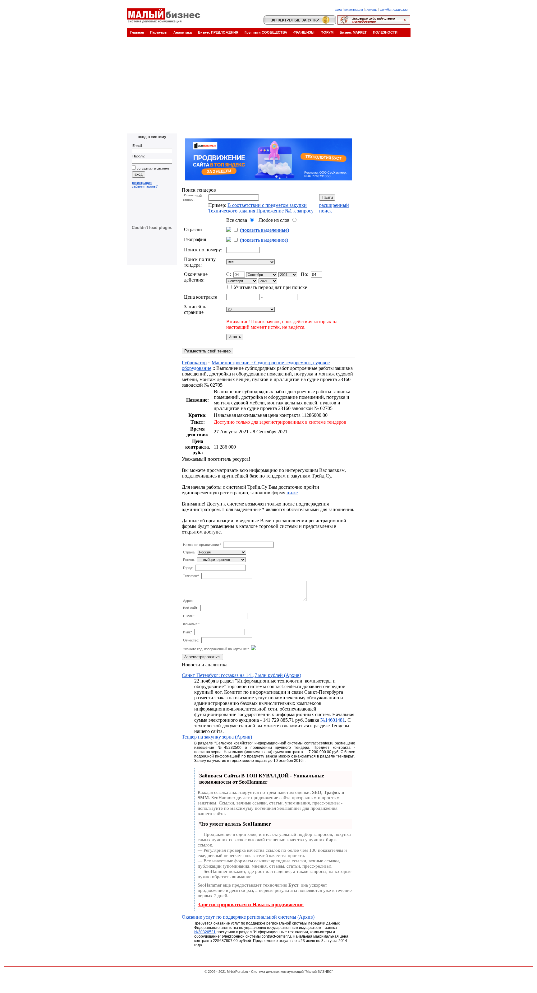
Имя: (187, 632)
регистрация (353, 9)
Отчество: (191, 640)
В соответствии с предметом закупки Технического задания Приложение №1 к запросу (261, 208)
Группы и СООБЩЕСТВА (266, 32)
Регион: (189, 560)
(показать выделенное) (264, 240)
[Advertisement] (268, 86)
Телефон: (191, 576)
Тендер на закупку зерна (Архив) (217, 736)
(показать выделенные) (264, 230)
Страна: (189, 552)
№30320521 (205, 932)
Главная (137, 32)
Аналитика (182, 32)
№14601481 (332, 720)
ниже (292, 492)
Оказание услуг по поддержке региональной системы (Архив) (248, 917)
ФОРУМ (327, 32)
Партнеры (158, 32)
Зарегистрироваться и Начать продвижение (251, 904)
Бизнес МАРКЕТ (353, 32)
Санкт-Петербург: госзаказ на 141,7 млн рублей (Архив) (241, 675)
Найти (327, 197)
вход (338, 9)
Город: (188, 568)
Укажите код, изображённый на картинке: (216, 649)
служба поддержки (394, 9)
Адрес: (188, 601)
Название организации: (202, 545)
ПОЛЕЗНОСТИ (385, 32)
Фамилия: (191, 624)
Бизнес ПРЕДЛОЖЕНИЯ (218, 32)
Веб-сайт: (190, 608)
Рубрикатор (194, 362)
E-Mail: (189, 616)
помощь (371, 9)
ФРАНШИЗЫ (303, 32)
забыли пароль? (145, 186)
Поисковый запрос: (192, 197)
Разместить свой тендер (207, 351)
